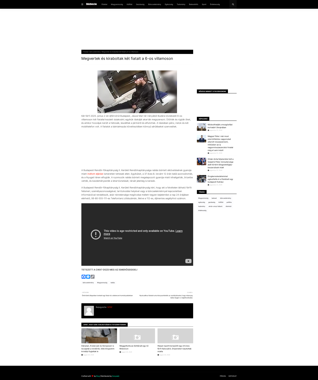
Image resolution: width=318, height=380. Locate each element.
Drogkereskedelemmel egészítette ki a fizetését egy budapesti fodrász (220, 179)
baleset (214, 198)
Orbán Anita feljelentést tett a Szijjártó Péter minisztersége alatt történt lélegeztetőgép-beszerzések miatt (220, 163)
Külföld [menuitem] (129, 4)
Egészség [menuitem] (169, 4)
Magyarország (102, 283)
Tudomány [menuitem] (181, 4)
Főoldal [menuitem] (104, 4)
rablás (113, 283)
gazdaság (211, 202)
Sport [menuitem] (204, 4)
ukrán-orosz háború (215, 206)
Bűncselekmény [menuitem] (154, 4)
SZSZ (109, 307)
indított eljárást (95, 174)
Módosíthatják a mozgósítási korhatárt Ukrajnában (220, 126)
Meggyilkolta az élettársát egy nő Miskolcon (133, 347)
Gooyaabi (115, 376)
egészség (201, 202)
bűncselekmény (95, 52)
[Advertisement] (155, 31)
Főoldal (85, 52)
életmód (228, 206)
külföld (221, 202)
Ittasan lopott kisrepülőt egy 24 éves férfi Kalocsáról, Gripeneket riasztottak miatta (174, 349)
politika (229, 202)
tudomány (201, 206)
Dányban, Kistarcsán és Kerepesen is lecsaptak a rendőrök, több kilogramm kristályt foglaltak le (97, 349)
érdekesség (202, 210)
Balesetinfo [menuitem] (193, 4)
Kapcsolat (233, 376)
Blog (98, 376)
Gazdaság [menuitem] (140, 4)
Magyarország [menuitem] (117, 4)
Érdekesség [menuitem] (215, 4)
